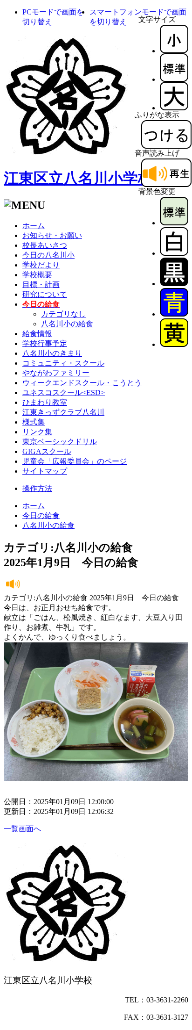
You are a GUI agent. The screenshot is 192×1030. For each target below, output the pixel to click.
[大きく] (174, 108)
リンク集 (37, 432)
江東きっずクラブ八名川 (63, 412)
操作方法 (37, 488)
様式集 (33, 422)
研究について (44, 294)
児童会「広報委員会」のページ (74, 461)
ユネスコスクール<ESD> (63, 392)
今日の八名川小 (48, 255)
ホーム (33, 226)
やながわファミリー (55, 373)
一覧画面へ (22, 829)
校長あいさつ (44, 245)
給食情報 (37, 334)
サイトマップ (44, 471)
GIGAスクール (46, 451)
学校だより (41, 265)
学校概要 (37, 275)
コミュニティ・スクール (63, 363)
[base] (174, 223)
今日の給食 (41, 515)
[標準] (174, 79)
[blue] (174, 314)
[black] (174, 284)
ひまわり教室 (44, 402)
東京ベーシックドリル (59, 442)
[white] (174, 253)
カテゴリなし (63, 314)
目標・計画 (41, 284)
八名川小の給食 (67, 324)
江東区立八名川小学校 (78, 178)
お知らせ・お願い (52, 235)
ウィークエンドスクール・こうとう (82, 383)
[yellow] (174, 344)
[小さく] (174, 51)
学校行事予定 (44, 343)
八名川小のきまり (52, 353)
